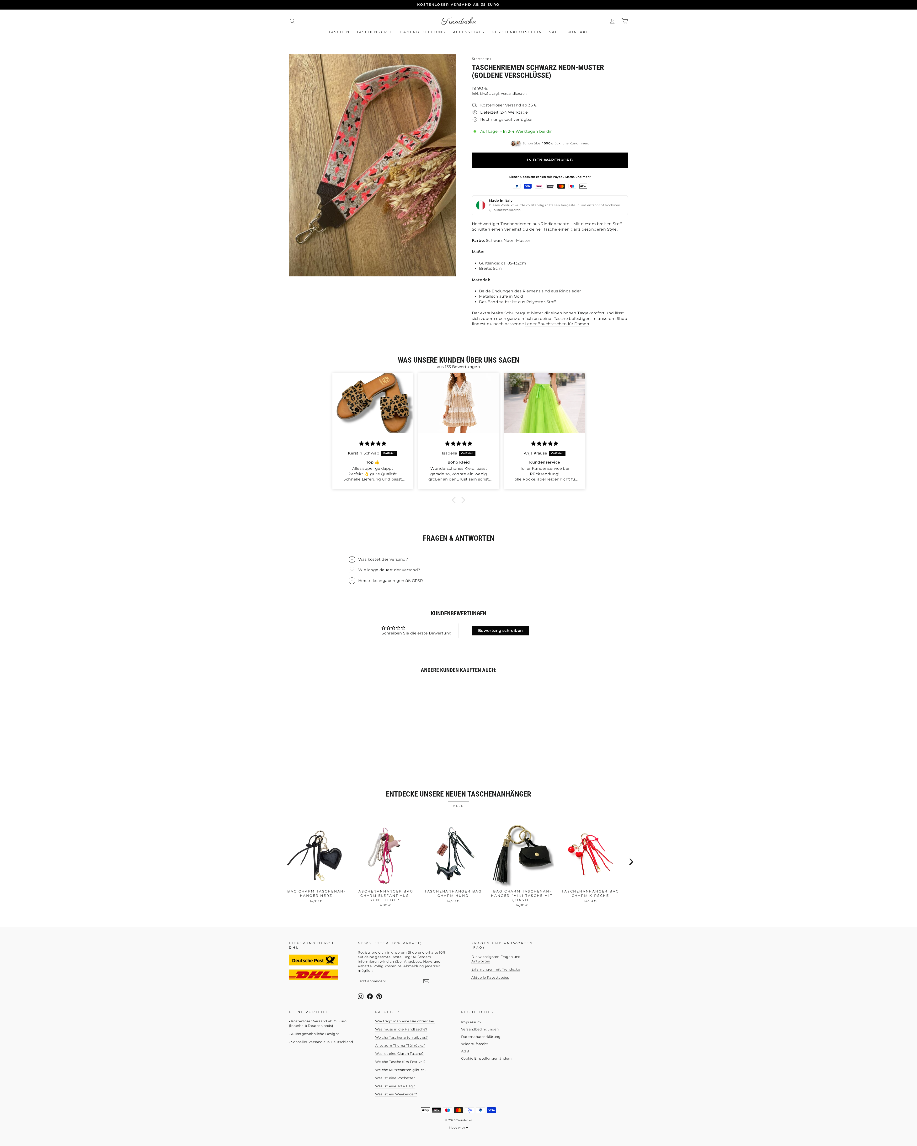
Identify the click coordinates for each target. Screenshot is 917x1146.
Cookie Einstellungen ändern (486, 1058)
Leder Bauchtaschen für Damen (557, 324)
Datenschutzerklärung (481, 1037)
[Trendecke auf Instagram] (360, 996)
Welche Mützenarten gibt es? (401, 1070)
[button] (455, 500)
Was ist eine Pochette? (395, 1078)
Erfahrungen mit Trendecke (495, 969)
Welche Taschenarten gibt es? (401, 1037)
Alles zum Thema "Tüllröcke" (400, 1045)
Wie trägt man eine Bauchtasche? (405, 1021)
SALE (554, 32)
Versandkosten (514, 93)
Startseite (480, 59)
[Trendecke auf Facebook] (370, 996)
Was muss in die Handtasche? (401, 1029)
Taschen (339, 32)
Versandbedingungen (480, 1029)
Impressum (471, 1022)
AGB (465, 1051)
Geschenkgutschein (517, 32)
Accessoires (469, 32)
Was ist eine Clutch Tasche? (399, 1054)
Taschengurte (375, 32)
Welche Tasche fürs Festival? (400, 1062)
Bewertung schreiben (500, 630)
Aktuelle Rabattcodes (490, 977)
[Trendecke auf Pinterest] (379, 996)
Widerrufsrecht (474, 1044)
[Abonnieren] (426, 981)
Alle (458, 806)
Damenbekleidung (423, 32)
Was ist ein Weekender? (396, 1094)
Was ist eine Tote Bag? (395, 1086)
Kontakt (578, 32)
